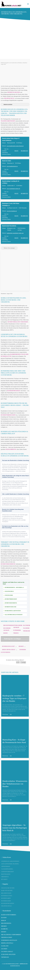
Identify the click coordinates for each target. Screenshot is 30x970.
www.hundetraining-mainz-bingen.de (15, 146)
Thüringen (5, 957)
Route (16, 150)
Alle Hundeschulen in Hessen (13, 614)
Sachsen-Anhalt (7, 951)
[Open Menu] (28, 4)
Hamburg (4, 929)
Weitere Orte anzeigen (9, 248)
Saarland (4, 946)
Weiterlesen (5, 714)
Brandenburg (6, 923)
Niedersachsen (6, 937)
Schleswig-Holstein (8, 954)
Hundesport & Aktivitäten (13, 610)
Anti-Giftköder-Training (10, 863)
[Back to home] (11, 4)
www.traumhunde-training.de (13, 188)
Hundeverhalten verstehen (18, 322)
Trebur (15, 633)
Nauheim (26, 628)
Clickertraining (7, 869)
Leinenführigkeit (7, 871)
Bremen (4, 926)
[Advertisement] (15, 41)
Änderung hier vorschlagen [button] (12, 639)
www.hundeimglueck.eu (12, 166)
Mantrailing (5, 874)
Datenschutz (15, 966)
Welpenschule (9, 98)
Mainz (5, 633)
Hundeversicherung (8, 564)
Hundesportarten (13, 390)
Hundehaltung (6, 895)
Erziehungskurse (13, 92)
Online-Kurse (9, 595)
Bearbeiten (24, 150)
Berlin (3, 920)
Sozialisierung (11, 449)
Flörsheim (17, 630)
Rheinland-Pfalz (7, 943)
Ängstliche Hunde (7, 888)
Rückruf (4, 879)
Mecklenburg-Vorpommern (11, 934)
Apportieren (5, 866)
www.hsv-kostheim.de (12, 211)
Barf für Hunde (6, 890)
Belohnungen (6, 893)
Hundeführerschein (8, 415)
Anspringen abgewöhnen (10, 861)
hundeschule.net (12, 963)
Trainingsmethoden (8, 121)
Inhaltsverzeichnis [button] (8, 104)
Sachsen (4, 948)
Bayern (4, 917)
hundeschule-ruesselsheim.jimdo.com (15, 233)
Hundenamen (6, 898)
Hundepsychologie (10, 606)
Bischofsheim (8, 625)
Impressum (23, 963)
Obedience (5, 876)
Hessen (3, 931)
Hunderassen (6, 901)
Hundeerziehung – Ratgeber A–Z (14, 587)
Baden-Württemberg (8, 914)
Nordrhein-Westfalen (9, 940)
